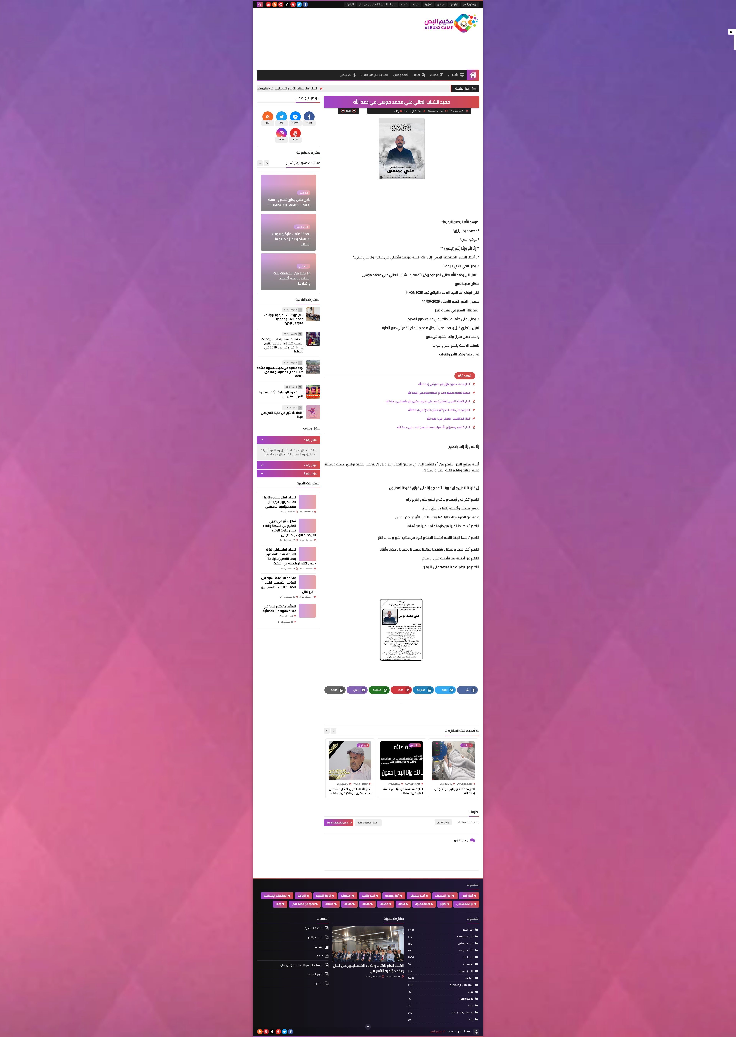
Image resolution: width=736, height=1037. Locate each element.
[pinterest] (280, 4)
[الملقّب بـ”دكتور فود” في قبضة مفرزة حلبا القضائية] (307, 611)
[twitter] (299, 4)
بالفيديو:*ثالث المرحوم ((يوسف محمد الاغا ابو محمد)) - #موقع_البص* (283, 319)
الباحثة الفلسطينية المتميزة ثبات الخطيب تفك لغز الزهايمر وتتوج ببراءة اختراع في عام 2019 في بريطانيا (282, 345)
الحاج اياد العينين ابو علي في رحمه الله (448, 418)
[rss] (274, 4)
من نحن (441, 4)
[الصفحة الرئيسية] (473, 75)
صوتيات (415, 4)
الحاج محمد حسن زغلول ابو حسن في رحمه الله (444, 384)
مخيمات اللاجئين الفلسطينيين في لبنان (377, 4)
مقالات (434, 74)
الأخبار (455, 74)
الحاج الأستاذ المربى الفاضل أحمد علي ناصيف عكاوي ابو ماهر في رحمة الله (428, 401)
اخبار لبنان (468, 957)
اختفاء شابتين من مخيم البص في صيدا (282, 415)
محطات (384, 903)
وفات (278, 903)
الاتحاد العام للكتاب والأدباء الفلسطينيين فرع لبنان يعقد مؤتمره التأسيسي (380, 88)
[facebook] (305, 4)
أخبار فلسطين (417, 895)
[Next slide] (327, 731)
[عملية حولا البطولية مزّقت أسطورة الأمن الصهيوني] (313, 392)
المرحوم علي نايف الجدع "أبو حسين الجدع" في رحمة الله (439, 409)
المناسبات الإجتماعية (376, 74)
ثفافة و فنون (400, 74)
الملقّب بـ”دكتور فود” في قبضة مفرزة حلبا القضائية (279, 608)
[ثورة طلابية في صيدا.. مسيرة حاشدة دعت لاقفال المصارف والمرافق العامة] (313, 367)
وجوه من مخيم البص (303, 903)
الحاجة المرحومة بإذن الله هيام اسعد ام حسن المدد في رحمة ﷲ (433, 427)
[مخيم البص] (451, 23)
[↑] (368, 1027)
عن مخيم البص (470, 4)
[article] (365, 712)
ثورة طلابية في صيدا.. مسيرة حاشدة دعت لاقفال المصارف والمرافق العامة (280, 372)
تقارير (417, 74)
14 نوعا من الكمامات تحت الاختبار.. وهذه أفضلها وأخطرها (291, 239)
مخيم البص (436, 1032)
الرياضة (302, 895)
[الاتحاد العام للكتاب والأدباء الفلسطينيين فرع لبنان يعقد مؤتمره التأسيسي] (307, 502)
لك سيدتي (345, 74)
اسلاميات (346, 895)
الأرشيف (350, 4)
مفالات (366, 903)
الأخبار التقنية (323, 895)
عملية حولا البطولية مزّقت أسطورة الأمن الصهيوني (281, 394)
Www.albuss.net (393, 976)
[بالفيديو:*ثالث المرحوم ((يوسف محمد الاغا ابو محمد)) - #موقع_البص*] (313, 314)
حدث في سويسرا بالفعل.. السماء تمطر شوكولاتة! (292, 281)
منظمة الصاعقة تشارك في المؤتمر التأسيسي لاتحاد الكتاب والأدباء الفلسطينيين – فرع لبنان (288, 584)
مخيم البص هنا (314, 974)
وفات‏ (396, 111)
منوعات (329, 903)
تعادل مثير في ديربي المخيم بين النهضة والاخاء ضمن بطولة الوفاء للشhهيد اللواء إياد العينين (275, 88)
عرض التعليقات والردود (337, 822)
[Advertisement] (326, 39)
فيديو (404, 4)
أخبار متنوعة (392, 895)
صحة (470, 1005)
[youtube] (293, 4)
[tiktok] (287, 4)
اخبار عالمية (368, 895)
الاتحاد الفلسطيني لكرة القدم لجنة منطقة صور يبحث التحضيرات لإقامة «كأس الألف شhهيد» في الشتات (291, 556)
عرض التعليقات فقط (367, 822)
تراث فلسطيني (464, 903)
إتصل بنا (428, 4)
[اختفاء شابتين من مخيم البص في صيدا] (313, 412)
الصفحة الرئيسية (414, 111)
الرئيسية (454, 4)
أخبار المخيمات (443, 895)
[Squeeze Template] (476, 1032)
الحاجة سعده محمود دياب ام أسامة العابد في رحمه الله (439, 392)
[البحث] (260, 4)
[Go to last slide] (333, 731)
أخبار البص (467, 895)
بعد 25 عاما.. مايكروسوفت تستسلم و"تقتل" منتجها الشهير (291, 199)
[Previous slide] (266, 163)
